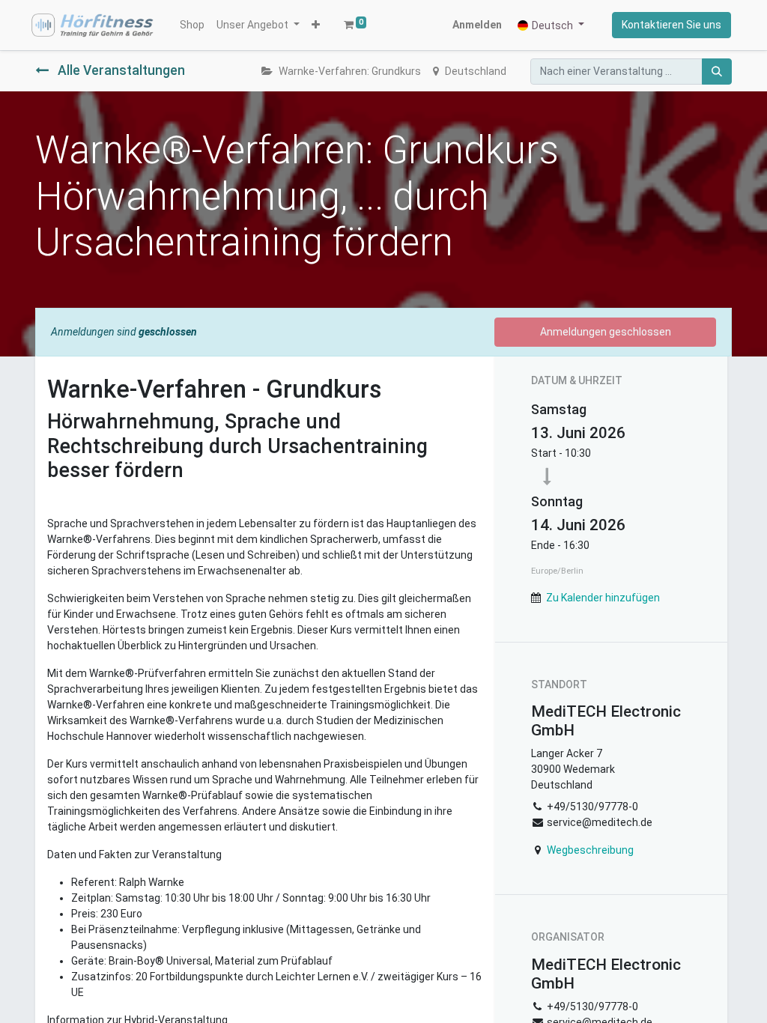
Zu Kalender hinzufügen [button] (603, 598)
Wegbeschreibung (590, 850)
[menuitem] (192, 25)
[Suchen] (717, 71)
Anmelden (477, 25)
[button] (316, 25)
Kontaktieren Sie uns (671, 25)
